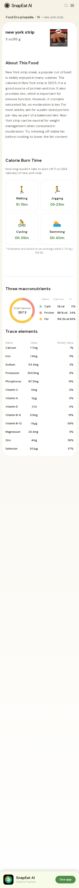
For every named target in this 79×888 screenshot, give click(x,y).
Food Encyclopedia (19, 17)
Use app (65, 879)
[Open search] (66, 5)
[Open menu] (72, 5)
